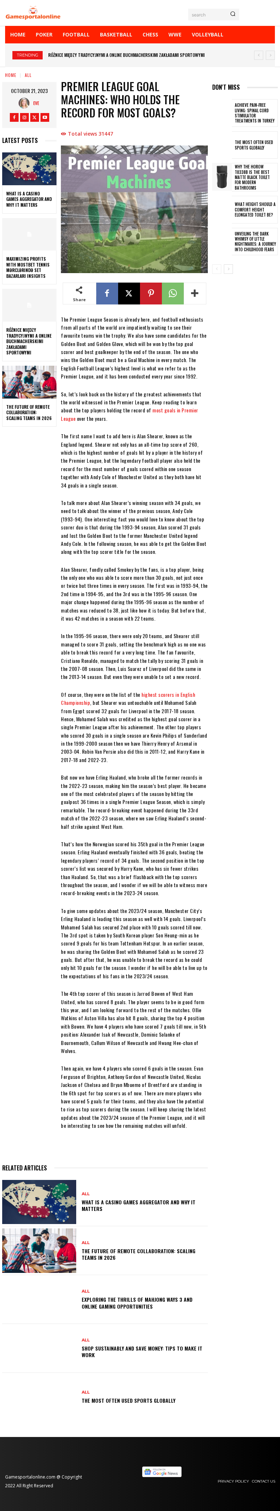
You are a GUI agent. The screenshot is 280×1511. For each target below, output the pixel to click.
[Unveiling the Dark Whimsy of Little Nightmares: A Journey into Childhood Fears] (222, 242)
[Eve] (26, 103)
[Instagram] (24, 117)
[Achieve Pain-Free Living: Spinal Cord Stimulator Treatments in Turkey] (222, 113)
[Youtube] (44, 117)
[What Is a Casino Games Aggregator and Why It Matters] (29, 168)
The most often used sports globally (128, 1400)
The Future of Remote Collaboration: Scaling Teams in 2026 (110, 55)
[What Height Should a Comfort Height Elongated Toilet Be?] (222, 210)
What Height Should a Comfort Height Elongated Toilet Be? (255, 209)
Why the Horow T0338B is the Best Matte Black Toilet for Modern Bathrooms (252, 177)
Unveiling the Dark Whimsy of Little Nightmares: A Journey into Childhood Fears (255, 241)
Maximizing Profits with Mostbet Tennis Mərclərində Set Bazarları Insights (28, 267)
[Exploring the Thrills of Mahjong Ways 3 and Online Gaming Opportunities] (39, 1299)
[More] (195, 293)
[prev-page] (216, 269)
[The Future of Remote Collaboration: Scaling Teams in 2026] (29, 382)
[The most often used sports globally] (39, 1397)
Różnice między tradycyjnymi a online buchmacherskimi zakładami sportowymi (28, 341)
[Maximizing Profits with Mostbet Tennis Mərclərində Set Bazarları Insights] (29, 234)
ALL (28, 75)
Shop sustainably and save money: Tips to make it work (142, 1351)
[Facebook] (14, 117)
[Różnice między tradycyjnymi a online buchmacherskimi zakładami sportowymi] (29, 305)
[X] (34, 117)
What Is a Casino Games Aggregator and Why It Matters (29, 199)
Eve (36, 103)
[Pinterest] (151, 293)
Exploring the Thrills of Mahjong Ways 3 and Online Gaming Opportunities (137, 1303)
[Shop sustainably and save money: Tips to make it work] (39, 1348)
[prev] (258, 55)
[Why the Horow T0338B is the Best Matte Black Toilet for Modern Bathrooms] (222, 177)
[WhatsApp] (173, 293)
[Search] (232, 14)
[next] (270, 55)
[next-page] (228, 269)
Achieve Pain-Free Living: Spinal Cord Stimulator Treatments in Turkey (255, 113)
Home (10, 75)
